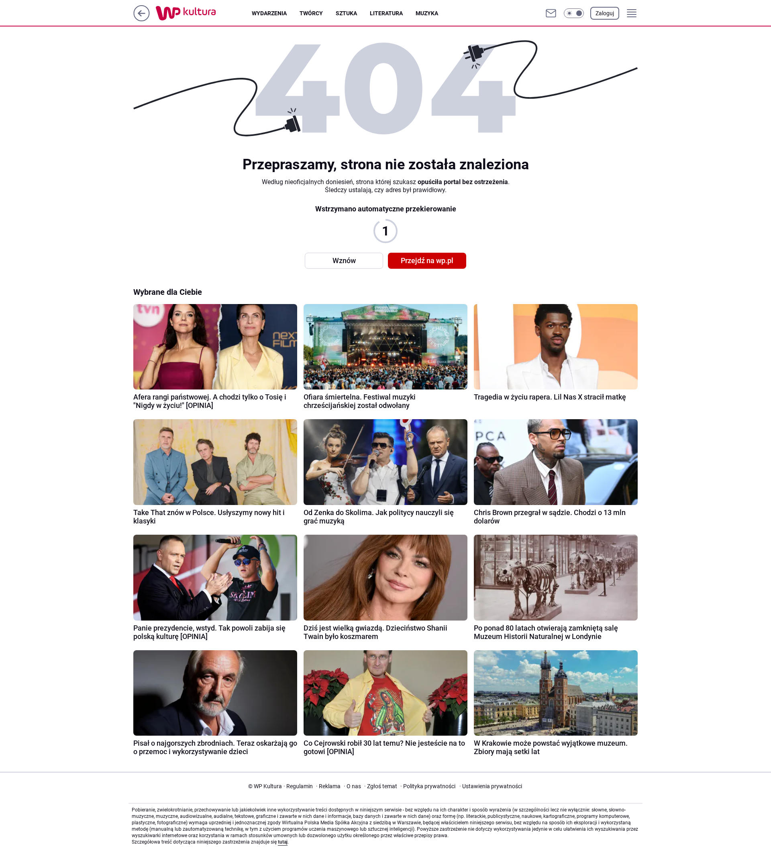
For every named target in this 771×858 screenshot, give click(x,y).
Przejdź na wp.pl (427, 260)
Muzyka (427, 13)
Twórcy (311, 13)
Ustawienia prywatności (490, 786)
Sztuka (346, 13)
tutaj (283, 842)
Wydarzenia (269, 13)
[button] (574, 13)
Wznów (344, 260)
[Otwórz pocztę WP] (551, 13)
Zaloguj (605, 13)
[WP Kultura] (204, 13)
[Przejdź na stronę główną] (141, 19)
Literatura (386, 13)
